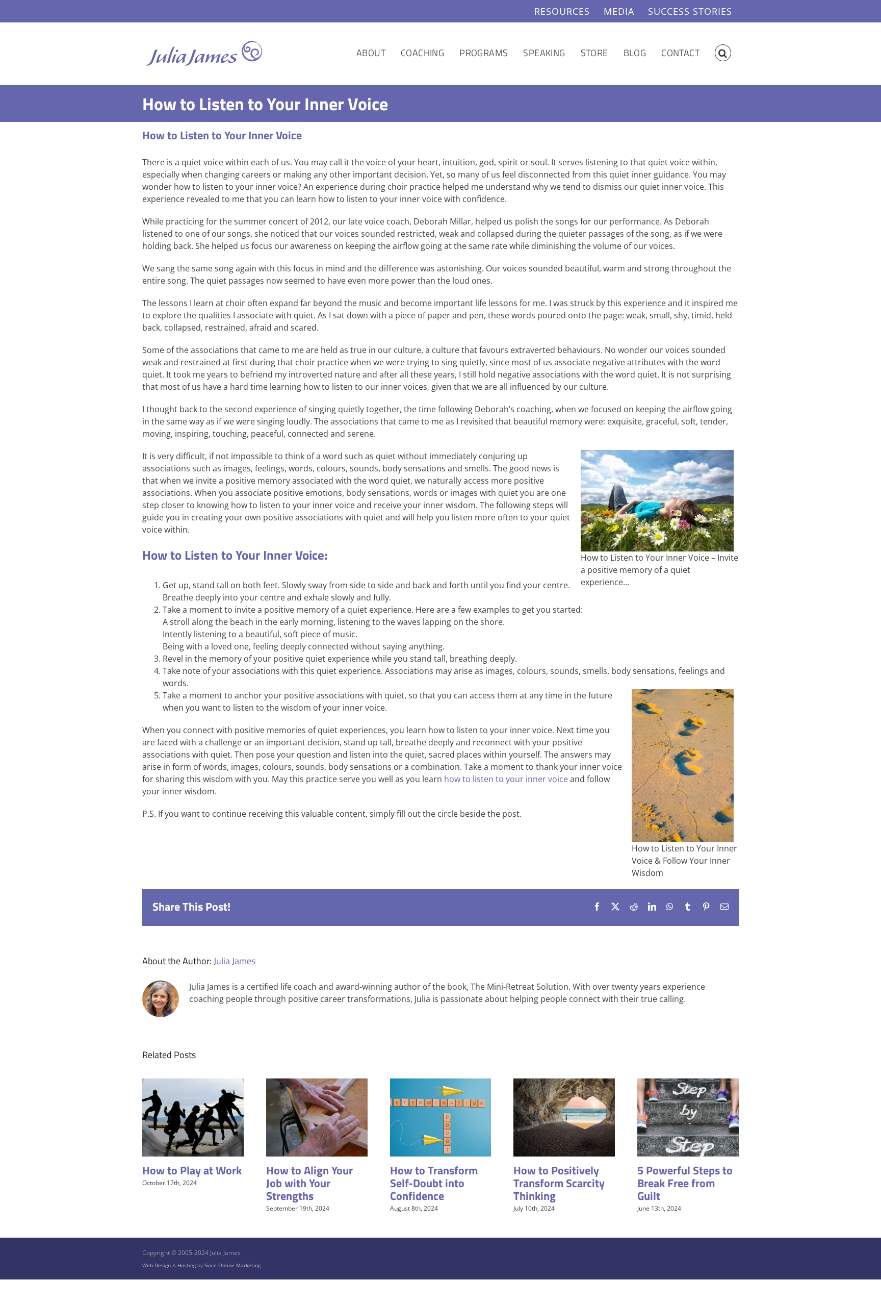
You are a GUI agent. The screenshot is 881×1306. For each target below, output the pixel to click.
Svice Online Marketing (232, 1265)
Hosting (186, 1265)
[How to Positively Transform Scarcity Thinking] (564, 1084)
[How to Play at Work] (193, 1084)
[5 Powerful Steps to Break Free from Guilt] (688, 1084)
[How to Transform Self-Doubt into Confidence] (440, 1084)
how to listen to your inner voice (506, 779)
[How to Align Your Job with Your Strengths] (317, 1084)
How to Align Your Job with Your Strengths (309, 1183)
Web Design (156, 1265)
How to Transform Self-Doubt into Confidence (434, 1183)
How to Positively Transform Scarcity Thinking (559, 1183)
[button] (723, 52)
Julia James (234, 961)
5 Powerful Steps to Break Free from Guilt (685, 1183)
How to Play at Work (192, 1170)
